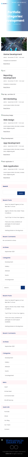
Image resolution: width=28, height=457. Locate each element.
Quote (7, 275)
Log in (6, 387)
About (6, 416)
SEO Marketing (10, 99)
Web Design (8, 120)
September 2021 (9, 251)
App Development (11, 143)
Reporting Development (9, 76)
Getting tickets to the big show (14, 230)
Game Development (12, 54)
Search (5, 186)
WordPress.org (8, 400)
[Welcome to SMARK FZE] (4, 3)
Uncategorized (9, 279)
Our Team (7, 425)
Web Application (11, 166)
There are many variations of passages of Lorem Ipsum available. (13, 224)
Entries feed (7, 391)
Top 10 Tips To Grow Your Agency (14, 217)
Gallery (7, 266)
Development (9, 262)
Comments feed (9, 396)
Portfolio (6, 411)
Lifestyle (7, 271)
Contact (6, 429)
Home (9, 24)
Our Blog (6, 420)
